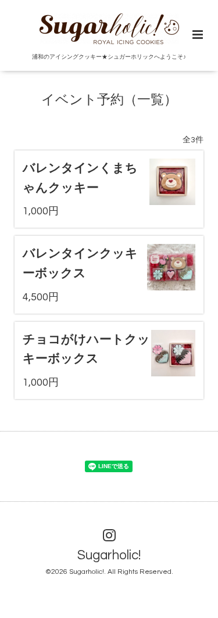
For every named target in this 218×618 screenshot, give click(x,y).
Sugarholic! (109, 555)
